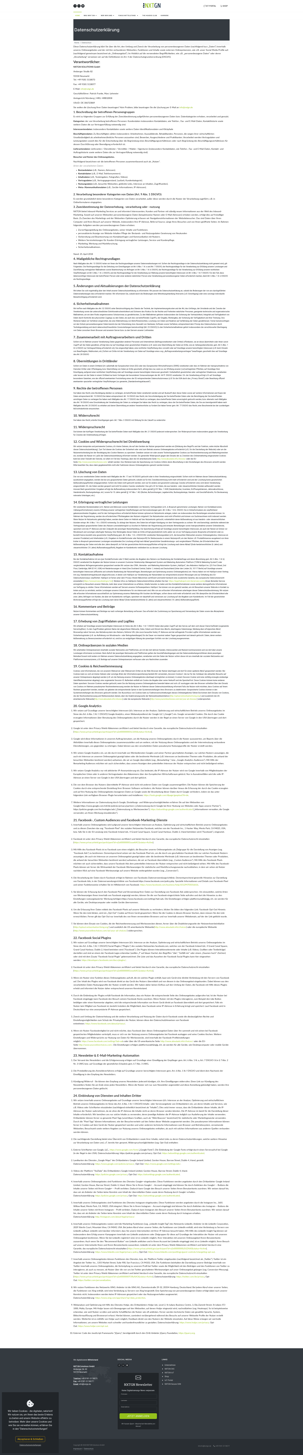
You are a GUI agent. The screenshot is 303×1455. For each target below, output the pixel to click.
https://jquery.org (187, 1333)
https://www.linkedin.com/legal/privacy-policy (116, 1252)
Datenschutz (89, 1449)
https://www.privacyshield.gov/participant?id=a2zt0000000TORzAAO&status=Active (113, 1277)
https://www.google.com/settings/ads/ (162, 1164)
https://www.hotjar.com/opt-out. (93, 1326)
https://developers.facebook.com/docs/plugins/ (104, 960)
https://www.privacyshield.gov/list (98, 581)
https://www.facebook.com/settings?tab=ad (102, 1041)
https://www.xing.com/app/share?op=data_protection (120, 1298)
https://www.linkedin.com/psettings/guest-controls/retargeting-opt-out (181, 1252)
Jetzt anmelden (138, 1416)
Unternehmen (170, 1365)
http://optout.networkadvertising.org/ (185, 696)
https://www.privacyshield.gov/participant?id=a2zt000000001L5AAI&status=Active (112, 732)
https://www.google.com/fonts (124, 1150)
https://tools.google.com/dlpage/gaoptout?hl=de (166, 795)
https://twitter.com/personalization (94, 1280)
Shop (225, 6)
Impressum (77, 1449)
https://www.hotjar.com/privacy (194, 1323)
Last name (124, 1400)
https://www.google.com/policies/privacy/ (114, 1164)
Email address (125, 1406)
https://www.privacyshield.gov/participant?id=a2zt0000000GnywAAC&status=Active (113, 843)
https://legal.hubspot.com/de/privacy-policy (187, 581)
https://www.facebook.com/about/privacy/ (105, 1024)
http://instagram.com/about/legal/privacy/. (115, 1217)
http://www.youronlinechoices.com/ (92, 462)
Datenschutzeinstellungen (30, 1445)
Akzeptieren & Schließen (30, 1439)
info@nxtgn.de (87, 89)
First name (124, 1394)
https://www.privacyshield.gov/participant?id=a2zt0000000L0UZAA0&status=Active (167, 1249)
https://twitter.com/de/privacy (190, 1277)
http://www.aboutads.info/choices (108, 699)
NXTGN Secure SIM (173, 1384)
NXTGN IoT (169, 1373)
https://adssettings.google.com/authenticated (172, 809)
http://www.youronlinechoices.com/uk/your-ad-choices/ (174, 699)
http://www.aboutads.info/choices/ (171, 459)
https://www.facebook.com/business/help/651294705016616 (169, 885)
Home (76, 43)
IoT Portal (211, 6)
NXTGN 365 (169, 1369)
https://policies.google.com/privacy (111, 1175)
